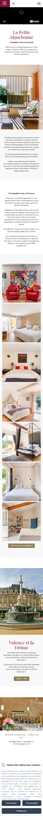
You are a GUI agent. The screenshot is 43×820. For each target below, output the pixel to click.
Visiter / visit (21, 679)
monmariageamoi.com (22, 744)
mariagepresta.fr (15, 742)
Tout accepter (32, 803)
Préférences (21, 811)
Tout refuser (11, 803)
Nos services (21, 715)
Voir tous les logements (21, 546)
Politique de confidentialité (18, 799)
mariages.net (28, 742)
